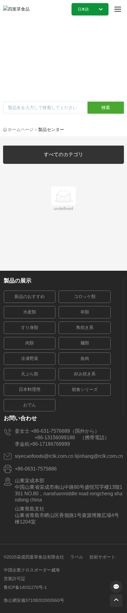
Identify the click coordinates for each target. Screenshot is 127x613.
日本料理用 (29, 389)
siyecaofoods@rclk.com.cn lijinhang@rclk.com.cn (69, 456)
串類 (84, 312)
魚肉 (84, 358)
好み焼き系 (85, 374)
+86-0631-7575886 (36, 468)
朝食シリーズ (85, 389)
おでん (29, 405)
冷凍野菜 (29, 358)
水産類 (29, 312)
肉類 (29, 343)
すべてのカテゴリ (63, 154)
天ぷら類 (29, 374)
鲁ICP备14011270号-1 (25, 587)
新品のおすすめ (29, 296)
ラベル (76, 556)
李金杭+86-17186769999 (45, 444)
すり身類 (29, 327)
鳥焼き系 (84, 327)
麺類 (84, 343)
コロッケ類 (85, 296)
